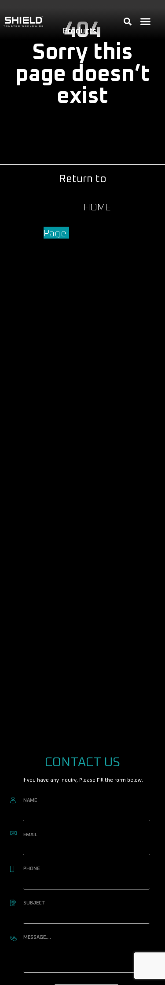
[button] (145, 21)
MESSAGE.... (37, 937)
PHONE (31, 868)
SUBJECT (34, 902)
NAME (30, 800)
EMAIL (30, 834)
